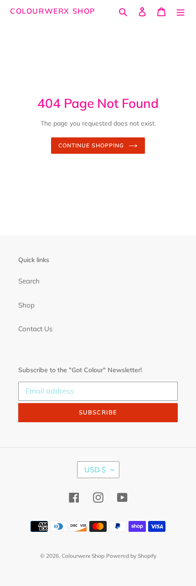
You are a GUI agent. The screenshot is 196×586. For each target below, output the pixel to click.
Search (29, 281)
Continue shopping (91, 145)
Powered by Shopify (131, 555)
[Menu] (180, 11)
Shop (26, 305)
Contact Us (35, 328)
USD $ (95, 469)
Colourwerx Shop (53, 11)
